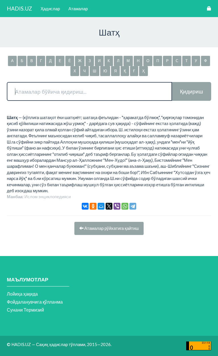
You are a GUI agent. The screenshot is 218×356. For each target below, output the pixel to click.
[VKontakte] (85, 206)
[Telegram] (132, 206)
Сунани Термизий (25, 309)
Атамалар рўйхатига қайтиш (111, 228)
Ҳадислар (50, 8)
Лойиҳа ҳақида (22, 293)
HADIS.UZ (19, 8)
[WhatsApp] (124, 206)
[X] (109, 206)
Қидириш (191, 91)
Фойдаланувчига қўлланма (35, 301)
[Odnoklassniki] (93, 206)
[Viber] (117, 206)
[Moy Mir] (101, 206)
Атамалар (78, 8)
